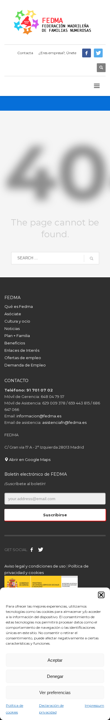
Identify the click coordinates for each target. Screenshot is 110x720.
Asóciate (12, 313)
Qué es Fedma (18, 306)
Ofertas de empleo (22, 357)
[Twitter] (98, 53)
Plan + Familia (17, 335)
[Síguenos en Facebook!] (31, 549)
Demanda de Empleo (25, 365)
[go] (91, 258)
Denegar (55, 676)
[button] (101, 595)
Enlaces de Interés (21, 350)
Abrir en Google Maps (29, 459)
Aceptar (55, 660)
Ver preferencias (55, 692)
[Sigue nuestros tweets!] (40, 549)
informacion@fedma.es (38, 416)
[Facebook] (86, 53)
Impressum (94, 705)
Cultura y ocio (17, 321)
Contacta (25, 53)
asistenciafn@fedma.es (64, 422)
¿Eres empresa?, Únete (57, 53)
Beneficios (14, 343)
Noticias (12, 328)
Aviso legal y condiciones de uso (35, 566)
